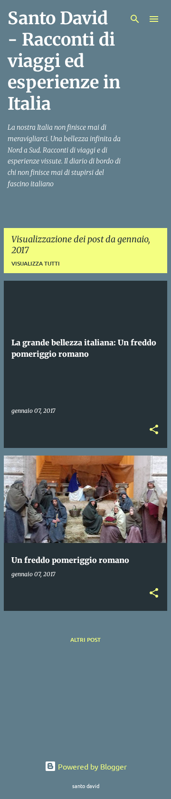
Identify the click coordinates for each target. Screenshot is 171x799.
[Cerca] (135, 19)
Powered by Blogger (91, 766)
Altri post (85, 640)
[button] (154, 430)
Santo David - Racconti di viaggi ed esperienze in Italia (64, 61)
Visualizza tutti (35, 263)
